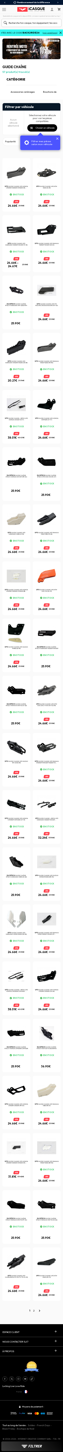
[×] (60, 33)
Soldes (31, 1425)
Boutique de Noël (25, 1428)
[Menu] (3, 9)
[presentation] (5, 2)
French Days (43, 1425)
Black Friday (8, 1428)
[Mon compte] (52, 9)
